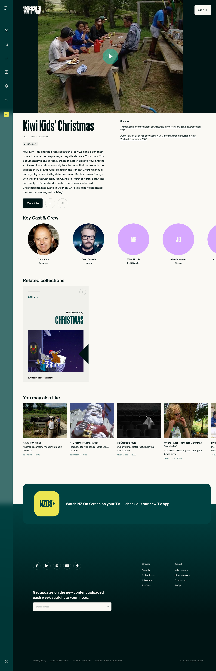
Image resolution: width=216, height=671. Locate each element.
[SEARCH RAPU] (6, 44)
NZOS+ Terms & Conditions (108, 660)
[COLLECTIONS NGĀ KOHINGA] (6, 86)
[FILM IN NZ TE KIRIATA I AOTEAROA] (6, 72)
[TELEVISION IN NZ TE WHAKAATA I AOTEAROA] (6, 58)
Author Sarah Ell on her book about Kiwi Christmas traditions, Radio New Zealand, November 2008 (158, 137)
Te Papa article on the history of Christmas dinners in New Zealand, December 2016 (160, 128)
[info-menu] (6, 661)
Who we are (181, 570)
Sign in (202, 10)
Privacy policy (39, 660)
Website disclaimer (59, 660)
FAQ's (178, 585)
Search (146, 570)
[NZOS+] (6, 114)
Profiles (146, 585)
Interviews (148, 580)
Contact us (181, 580)
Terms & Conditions (82, 660)
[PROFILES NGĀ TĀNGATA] (6, 100)
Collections (148, 575)
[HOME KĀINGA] (6, 30)
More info (33, 203)
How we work (182, 575)
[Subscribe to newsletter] (108, 607)
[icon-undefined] (50, 203)
